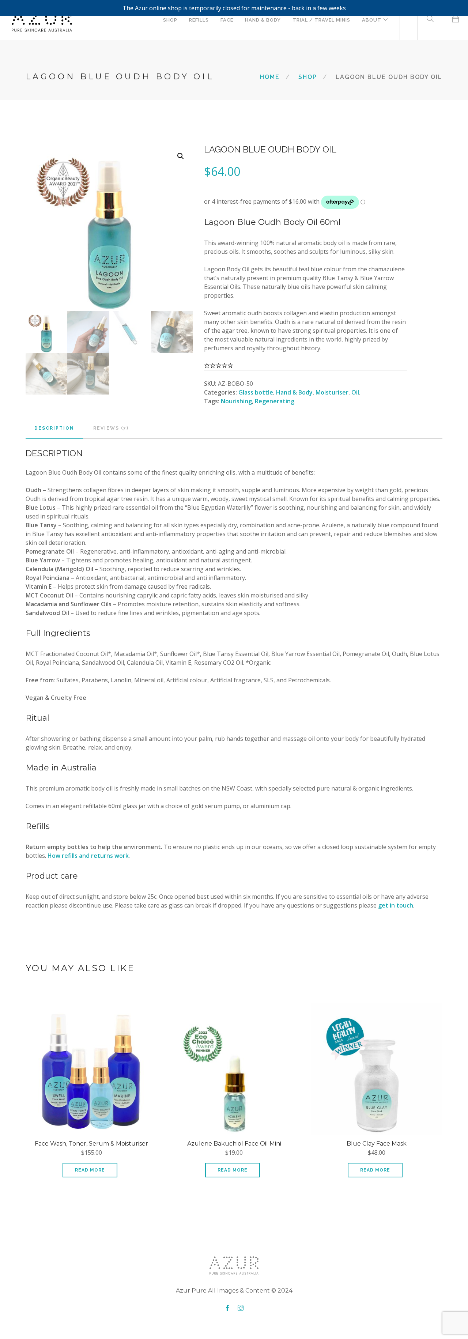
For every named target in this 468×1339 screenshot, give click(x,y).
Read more (90, 1170)
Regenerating (274, 401)
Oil (355, 392)
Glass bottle (255, 392)
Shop (307, 76)
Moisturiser (332, 392)
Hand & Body (294, 392)
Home (270, 76)
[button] (180, 156)
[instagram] (241, 1308)
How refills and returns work (88, 856)
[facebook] (227, 1308)
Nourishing (236, 401)
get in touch (395, 905)
